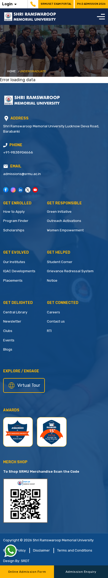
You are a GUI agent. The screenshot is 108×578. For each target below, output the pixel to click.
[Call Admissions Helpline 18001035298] (32, 4)
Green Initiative (59, 212)
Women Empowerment (65, 230)
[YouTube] (35, 190)
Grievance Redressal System (70, 271)
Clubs (7, 331)
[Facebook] (5, 190)
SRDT (25, 561)
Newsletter (12, 321)
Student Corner (59, 262)
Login (7, 4)
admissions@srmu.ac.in (22, 174)
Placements (13, 280)
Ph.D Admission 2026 (91, 4)
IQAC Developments (19, 271)
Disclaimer (41, 550)
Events (8, 340)
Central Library (15, 312)
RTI (49, 331)
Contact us (56, 321)
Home (11, 71)
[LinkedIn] (20, 190)
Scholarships (13, 230)
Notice (52, 280)
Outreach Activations (64, 221)
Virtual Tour (28, 385)
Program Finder (15, 221)
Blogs (7, 349)
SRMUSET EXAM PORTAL (56, 4)
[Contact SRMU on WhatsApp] (10, 550)
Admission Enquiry (81, 572)
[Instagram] (13, 190)
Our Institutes (14, 262)
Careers (53, 312)
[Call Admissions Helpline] (5, 145)
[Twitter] (27, 190)
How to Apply (14, 212)
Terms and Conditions (74, 550)
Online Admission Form (27, 572)
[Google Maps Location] (6, 118)
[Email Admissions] (5, 166)
